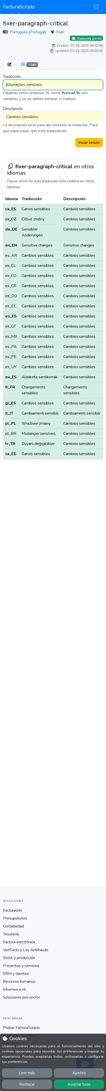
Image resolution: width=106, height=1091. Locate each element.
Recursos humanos (19, 981)
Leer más (27, 1073)
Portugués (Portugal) (28, 32)
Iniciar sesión (89, 142)
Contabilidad (13, 926)
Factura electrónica (19, 942)
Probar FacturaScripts (21, 1027)
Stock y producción (19, 958)
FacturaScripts (19, 6)
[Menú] (96, 7)
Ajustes (79, 1073)
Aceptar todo (79, 1084)
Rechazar (27, 1084)
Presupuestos (15, 918)
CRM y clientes (16, 973)
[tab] (9, 64)
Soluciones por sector (21, 997)
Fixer (60, 32)
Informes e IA (14, 989)
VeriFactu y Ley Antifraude (25, 950)
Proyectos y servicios (21, 965)
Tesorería (11, 934)
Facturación (12, 910)
